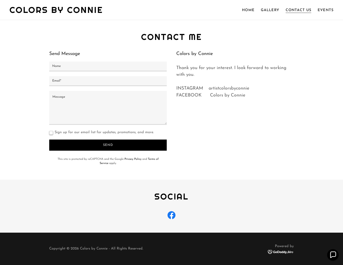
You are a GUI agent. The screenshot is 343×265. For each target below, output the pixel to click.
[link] (56, 12)
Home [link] (248, 10)
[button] (333, 255)
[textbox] (108, 66)
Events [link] (325, 10)
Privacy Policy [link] (133, 159)
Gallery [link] (270, 10)
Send (108, 145)
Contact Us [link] (298, 10)
